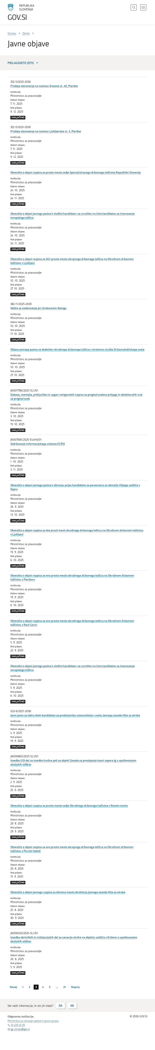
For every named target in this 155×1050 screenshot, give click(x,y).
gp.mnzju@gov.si (20, 1029)
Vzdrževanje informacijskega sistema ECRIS (37, 444)
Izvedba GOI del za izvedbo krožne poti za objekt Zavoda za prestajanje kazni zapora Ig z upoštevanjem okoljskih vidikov (73, 762)
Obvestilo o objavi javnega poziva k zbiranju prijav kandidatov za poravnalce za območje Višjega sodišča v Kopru (75, 487)
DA (60, 1005)
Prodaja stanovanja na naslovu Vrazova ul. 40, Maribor (44, 86)
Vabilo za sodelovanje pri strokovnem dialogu (38, 308)
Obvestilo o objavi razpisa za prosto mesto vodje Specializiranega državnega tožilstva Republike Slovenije (75, 172)
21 (64, 987)
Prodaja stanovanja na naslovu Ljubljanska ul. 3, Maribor (45, 131)
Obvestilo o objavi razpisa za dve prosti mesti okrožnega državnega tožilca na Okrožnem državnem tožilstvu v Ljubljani (76, 532)
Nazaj (13, 987)
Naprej (75, 987)
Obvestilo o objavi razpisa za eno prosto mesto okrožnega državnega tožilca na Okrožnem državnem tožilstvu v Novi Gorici (72, 623)
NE (72, 1005)
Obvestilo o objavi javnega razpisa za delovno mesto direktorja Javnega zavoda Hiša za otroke (67, 892)
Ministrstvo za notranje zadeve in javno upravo (33, 1021)
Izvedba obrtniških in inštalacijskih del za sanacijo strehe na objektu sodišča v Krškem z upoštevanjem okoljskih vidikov (73, 939)
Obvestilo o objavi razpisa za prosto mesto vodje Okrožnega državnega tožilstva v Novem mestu (69, 805)
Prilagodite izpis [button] (21, 63)
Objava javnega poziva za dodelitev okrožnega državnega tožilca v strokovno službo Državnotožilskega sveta (77, 349)
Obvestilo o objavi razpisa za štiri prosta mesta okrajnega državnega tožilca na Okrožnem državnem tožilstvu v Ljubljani (72, 261)
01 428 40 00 (18, 1025)
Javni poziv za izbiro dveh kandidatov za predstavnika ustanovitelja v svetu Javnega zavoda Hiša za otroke (75, 715)
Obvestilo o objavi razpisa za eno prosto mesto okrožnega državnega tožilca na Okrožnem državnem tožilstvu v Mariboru (72, 577)
